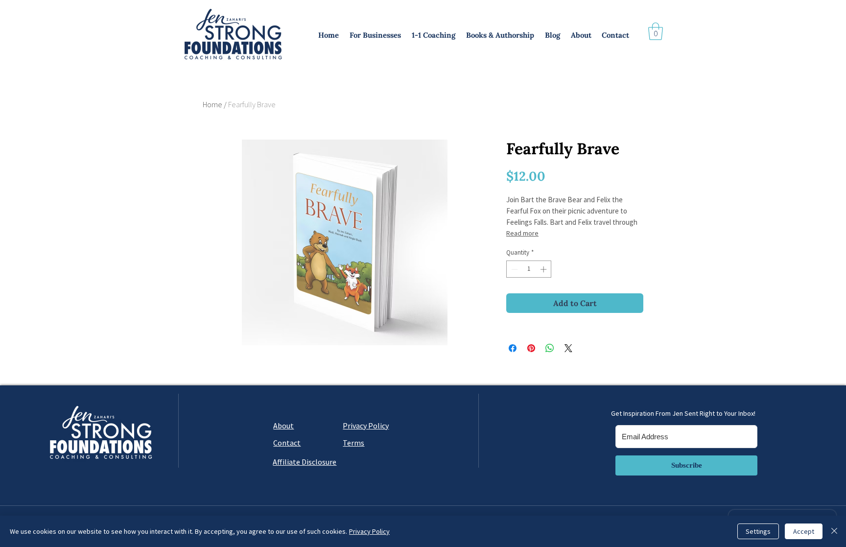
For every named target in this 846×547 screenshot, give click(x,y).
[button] (376, 35)
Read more (522, 233)
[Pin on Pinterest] (531, 348)
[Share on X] (568, 348)
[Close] (834, 531)
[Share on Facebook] (512, 348)
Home (212, 104)
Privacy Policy (369, 531)
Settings (758, 531)
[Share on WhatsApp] (550, 348)
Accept (803, 531)
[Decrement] (513, 269)
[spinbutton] (529, 269)
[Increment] (544, 269)
